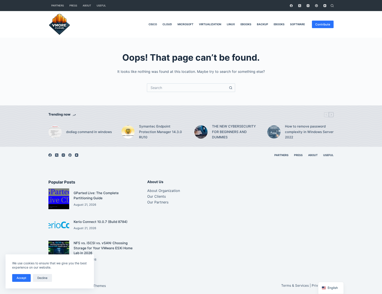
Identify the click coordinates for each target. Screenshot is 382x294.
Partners (57, 5)
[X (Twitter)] (299, 5)
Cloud (167, 24)
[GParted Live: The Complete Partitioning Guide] (58, 198)
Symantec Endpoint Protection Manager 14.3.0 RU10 (160, 131)
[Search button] (230, 87)
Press (73, 5)
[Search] (332, 5)
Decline (42, 278)
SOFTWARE (297, 24)
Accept (21, 278)
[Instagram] (308, 5)
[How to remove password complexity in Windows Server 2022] (274, 132)
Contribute (322, 24)
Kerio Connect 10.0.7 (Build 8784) (101, 222)
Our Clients (156, 196)
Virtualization (210, 24)
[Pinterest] (316, 5)
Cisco (153, 24)
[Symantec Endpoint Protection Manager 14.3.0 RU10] (128, 132)
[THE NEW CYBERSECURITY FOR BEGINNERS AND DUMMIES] (201, 132)
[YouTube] (324, 5)
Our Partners (157, 202)
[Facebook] (291, 5)
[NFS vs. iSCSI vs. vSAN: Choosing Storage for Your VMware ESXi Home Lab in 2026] (58, 251)
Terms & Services (295, 285)
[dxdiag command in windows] (55, 132)
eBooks (246, 24)
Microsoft (185, 24)
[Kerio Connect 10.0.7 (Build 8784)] (58, 225)
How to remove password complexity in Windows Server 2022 (309, 131)
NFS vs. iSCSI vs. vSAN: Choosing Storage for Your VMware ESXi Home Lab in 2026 (103, 248)
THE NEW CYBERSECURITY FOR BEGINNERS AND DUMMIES (234, 131)
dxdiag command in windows (89, 132)
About (87, 5)
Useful (101, 5)
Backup (262, 24)
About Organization (163, 190)
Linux (231, 24)
